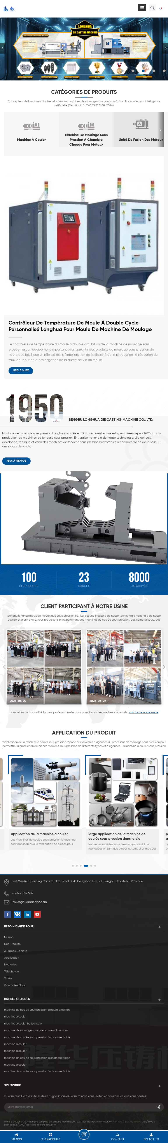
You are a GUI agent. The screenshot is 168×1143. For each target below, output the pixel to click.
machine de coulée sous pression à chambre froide (37, 1037)
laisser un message (84, 1134)
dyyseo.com (138, 1121)
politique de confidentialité (41, 1125)
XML (21, 1125)
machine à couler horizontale (23, 1023)
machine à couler (15, 1016)
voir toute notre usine (143, 712)
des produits (12, 944)
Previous (4, 667)
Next (164, 667)
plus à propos (16, 461)
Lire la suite (21, 370)
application (11, 957)
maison (8, 937)
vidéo (8, 978)
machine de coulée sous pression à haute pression (37, 1010)
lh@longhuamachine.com (29, 902)
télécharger (12, 971)
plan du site (10, 1125)
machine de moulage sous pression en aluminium (36, 1030)
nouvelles (10, 964)
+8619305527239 (22, 893)
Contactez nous (14, 985)
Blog (150, 1121)
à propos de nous (15, 951)
